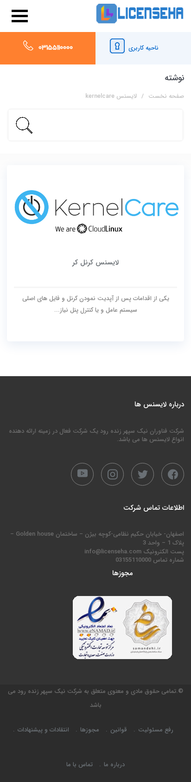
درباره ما (114, 764)
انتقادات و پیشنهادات (43, 730)
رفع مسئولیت (155, 730)
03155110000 (55, 48)
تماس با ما (79, 764)
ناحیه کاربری (143, 48)
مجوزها (89, 730)
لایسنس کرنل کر (95, 262)
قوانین (118, 730)
